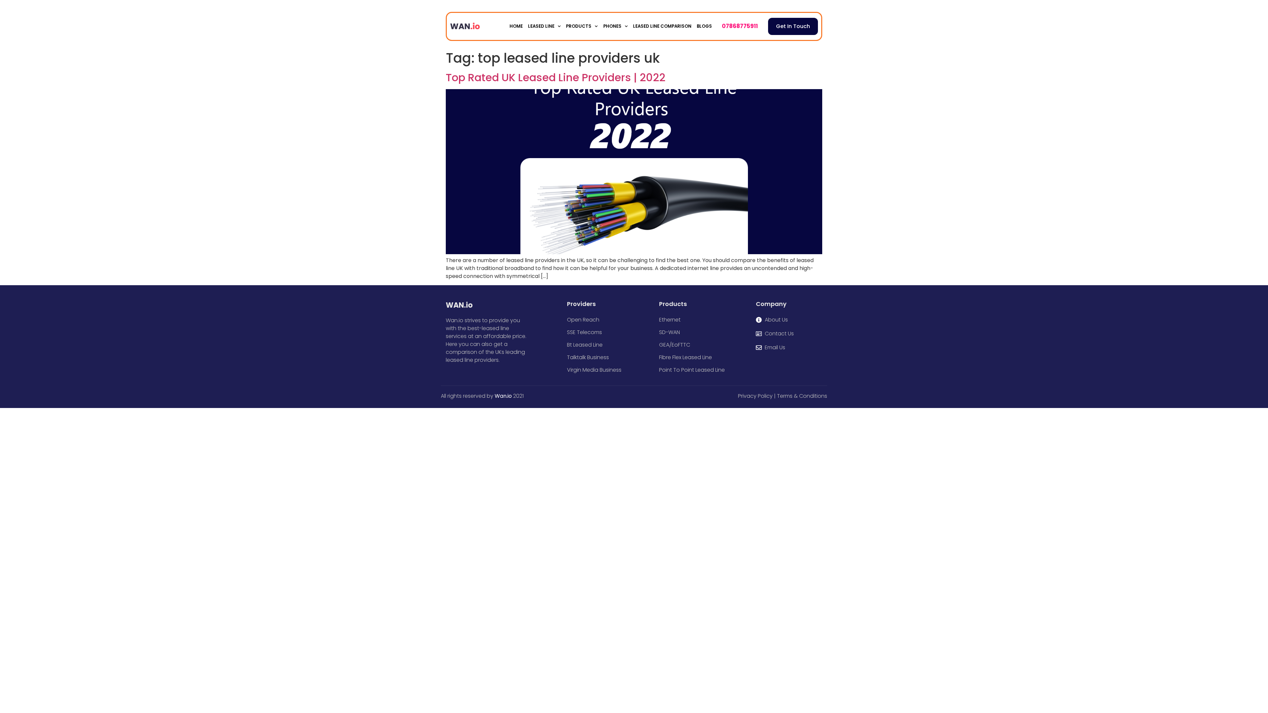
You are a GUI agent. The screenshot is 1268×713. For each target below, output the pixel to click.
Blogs (704, 26)
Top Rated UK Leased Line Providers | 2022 (555, 77)
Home (516, 26)
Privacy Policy (755, 396)
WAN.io (459, 305)
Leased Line (541, 26)
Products (578, 26)
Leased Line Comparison (662, 26)
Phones (612, 26)
